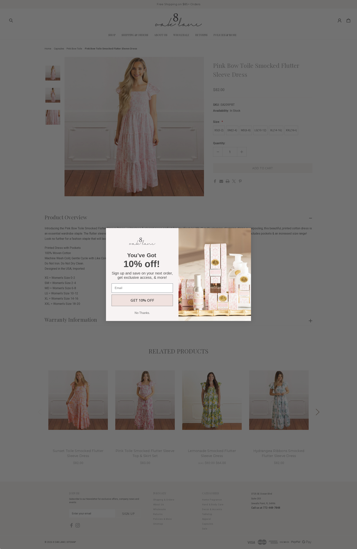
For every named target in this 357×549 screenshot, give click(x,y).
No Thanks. (142, 312)
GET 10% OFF (142, 300)
